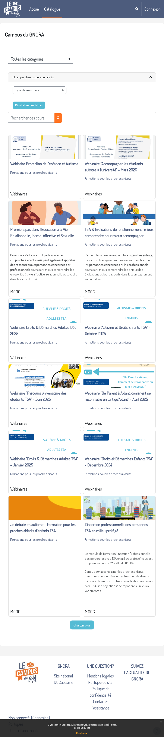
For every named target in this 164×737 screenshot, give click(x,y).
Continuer (82, 733)
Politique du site (82, 727)
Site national (63, 676)
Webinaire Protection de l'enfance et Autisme (44, 163)
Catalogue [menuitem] (52, 9)
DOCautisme (63, 682)
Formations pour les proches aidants (33, 172)
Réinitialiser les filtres (29, 105)
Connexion (152, 9)
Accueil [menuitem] (35, 9)
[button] (137, 9)
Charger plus (82, 625)
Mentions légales (100, 676)
